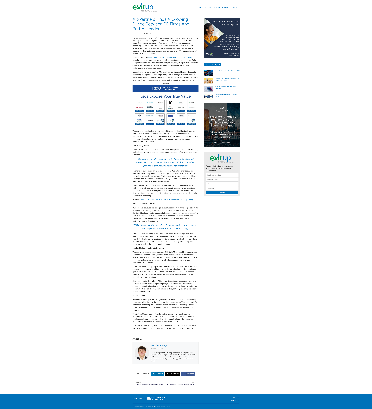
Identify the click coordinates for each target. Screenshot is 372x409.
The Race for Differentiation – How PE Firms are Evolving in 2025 (166, 200)
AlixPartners (153, 58)
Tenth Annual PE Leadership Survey (177, 58)
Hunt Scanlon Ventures (218, 7)
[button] (157, 374)
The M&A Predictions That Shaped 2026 (227, 71)
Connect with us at (139, 398)
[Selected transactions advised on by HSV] (165, 127)
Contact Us (235, 400)
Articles (202, 7)
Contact (235, 7)
